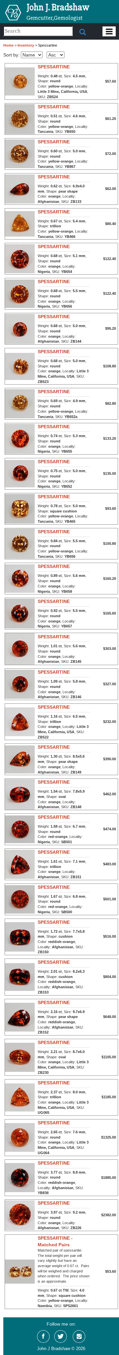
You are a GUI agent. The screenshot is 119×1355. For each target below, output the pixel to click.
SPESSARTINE (54, 66)
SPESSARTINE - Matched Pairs (55, 1241)
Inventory (26, 45)
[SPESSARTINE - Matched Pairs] (20, 1271)
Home (8, 45)
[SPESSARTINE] (20, 81)
